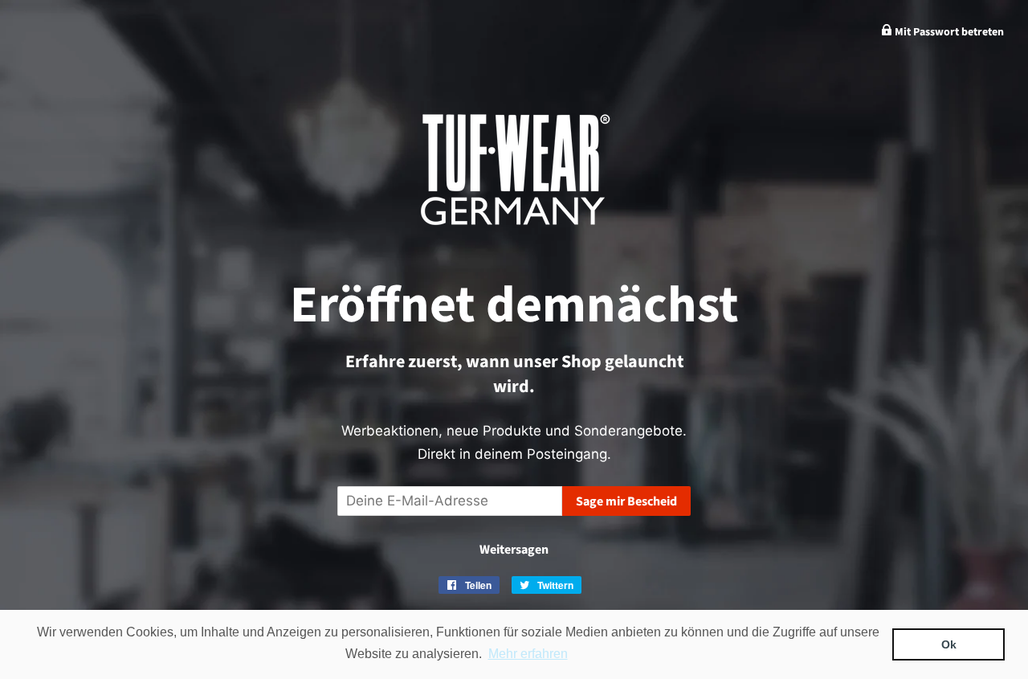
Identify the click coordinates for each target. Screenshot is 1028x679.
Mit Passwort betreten (948, 32)
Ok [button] (949, 644)
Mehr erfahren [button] (528, 654)
